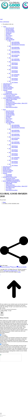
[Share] (2, 415)
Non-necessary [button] (3, 342)
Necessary (4, 335)
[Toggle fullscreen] (3, 415)
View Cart (2, 21)
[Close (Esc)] (0, 415)
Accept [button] (9, 310)
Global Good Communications (10, 270)
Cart (1, 19)
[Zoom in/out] (4, 415)
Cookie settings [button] (3, 310)
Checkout (7, 21)
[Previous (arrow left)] (0, 416)
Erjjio (19, 272)
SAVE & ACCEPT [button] (4, 352)
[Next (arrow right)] (2, 416)
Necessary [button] (2, 333)
